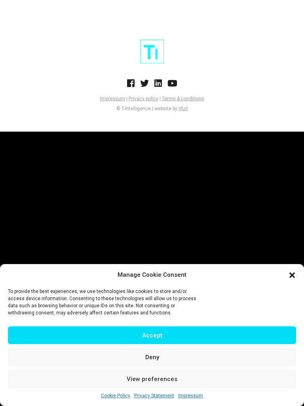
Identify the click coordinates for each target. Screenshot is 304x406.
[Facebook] (130, 85)
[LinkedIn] (158, 85)
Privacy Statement (154, 395)
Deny (152, 357)
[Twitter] (144, 85)
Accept (152, 335)
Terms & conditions (183, 99)
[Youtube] (172, 85)
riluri (183, 108)
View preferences (152, 379)
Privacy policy (143, 99)
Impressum (190, 395)
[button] (292, 275)
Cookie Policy (115, 395)
